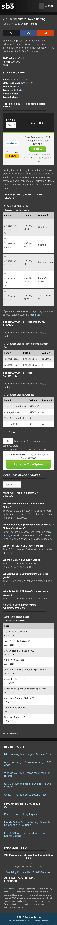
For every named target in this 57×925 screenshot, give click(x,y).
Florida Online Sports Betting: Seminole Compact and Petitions (27, 823)
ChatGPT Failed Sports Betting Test (25, 794)
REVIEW (12, 155)
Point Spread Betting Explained (22, 814)
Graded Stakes (36, 314)
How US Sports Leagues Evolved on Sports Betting (25, 834)
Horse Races (13, 733)
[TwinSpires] (12, 144)
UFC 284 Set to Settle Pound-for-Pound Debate (27, 785)
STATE (11, 120)
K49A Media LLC (11, 889)
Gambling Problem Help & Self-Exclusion (28, 872)
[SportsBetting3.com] (7, 6)
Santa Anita (16, 90)
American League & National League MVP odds (28, 763)
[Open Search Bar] (41, 6)
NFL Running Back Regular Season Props (28, 754)
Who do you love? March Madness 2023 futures (27, 774)
